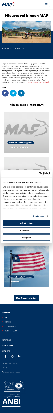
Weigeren (26, 237)
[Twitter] (13, 93)
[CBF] (14, 386)
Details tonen (39, 216)
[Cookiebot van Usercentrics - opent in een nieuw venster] (39, 174)
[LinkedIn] (21, 93)
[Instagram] (12, 356)
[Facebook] (5, 93)
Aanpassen (25, 230)
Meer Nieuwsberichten (26, 298)
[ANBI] (11, 400)
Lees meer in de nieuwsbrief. (38, 82)
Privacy (4, 368)
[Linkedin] (19, 356)
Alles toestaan (26, 223)
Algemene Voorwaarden (11, 372)
